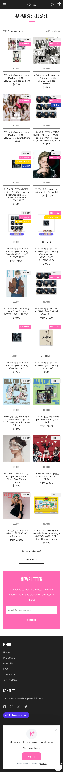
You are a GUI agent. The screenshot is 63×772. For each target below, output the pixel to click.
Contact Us (9, 674)
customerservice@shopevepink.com (23, 698)
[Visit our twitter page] (26, 706)
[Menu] (4, 4)
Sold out (16, 69)
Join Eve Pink (10, 679)
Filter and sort (15, 31)
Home (6, 652)
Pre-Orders (9, 657)
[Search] (52, 4)
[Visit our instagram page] (11, 706)
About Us (8, 663)
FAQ (5, 668)
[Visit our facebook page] (4, 706)
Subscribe (31, 620)
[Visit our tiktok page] (18, 706)
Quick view (46, 242)
